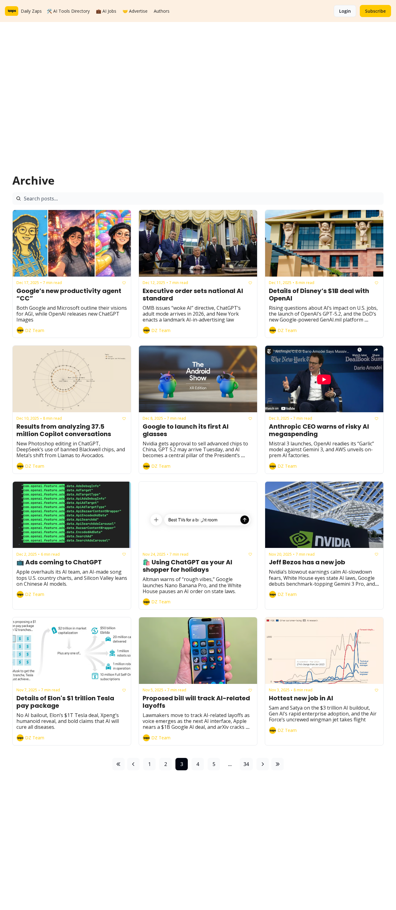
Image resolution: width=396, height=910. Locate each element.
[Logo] (11, 11)
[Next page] (262, 764)
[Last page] (277, 764)
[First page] (118, 764)
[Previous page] (133, 764)
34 (246, 764)
